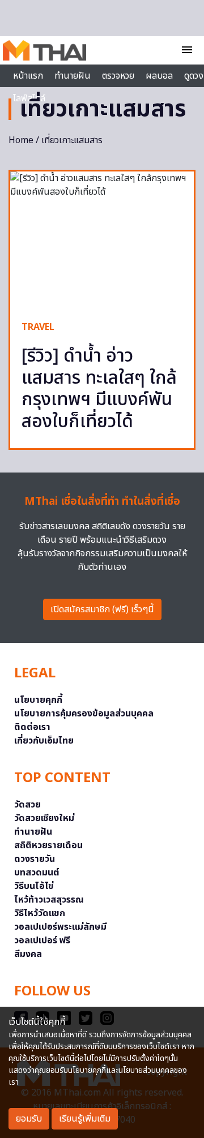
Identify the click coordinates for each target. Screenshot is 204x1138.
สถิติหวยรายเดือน (48, 845)
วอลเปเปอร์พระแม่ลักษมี (60, 927)
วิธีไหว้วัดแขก (39, 913)
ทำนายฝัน (72, 76)
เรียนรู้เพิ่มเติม (84, 1119)
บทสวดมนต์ (37, 872)
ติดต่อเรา (32, 727)
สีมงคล (28, 954)
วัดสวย (27, 804)
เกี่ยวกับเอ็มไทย (44, 741)
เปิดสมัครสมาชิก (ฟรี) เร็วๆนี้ (102, 609)
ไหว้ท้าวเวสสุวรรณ (49, 900)
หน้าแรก (28, 76)
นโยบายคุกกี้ (38, 700)
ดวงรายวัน (34, 859)
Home (20, 140)
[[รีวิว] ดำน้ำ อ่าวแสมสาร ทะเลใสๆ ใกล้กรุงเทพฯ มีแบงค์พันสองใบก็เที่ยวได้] (102, 240)
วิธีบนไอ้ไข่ (34, 886)
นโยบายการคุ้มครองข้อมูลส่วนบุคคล (84, 713)
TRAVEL (38, 327)
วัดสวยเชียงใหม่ (44, 818)
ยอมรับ (29, 1119)
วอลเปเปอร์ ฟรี (42, 940)
